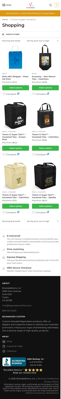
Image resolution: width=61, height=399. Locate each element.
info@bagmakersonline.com (17, 305)
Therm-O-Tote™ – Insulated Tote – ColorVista (45, 135)
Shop (9, 341)
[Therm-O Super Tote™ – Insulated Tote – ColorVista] (15, 176)
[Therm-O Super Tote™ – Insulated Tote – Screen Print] (15, 115)
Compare (10, 94)
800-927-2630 (9, 310)
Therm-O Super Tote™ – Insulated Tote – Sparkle (44, 196)
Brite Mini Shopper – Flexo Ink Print (15, 77)
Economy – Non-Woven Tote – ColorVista (44, 77)
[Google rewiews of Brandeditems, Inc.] (30, 371)
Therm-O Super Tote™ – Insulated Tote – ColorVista (15, 196)
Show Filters (13, 34)
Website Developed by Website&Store (42, 393)
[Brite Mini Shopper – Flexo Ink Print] (15, 57)
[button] (56, 5)
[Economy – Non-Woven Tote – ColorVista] (45, 57)
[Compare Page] (18, 94)
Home (5, 19)
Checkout (12, 351)
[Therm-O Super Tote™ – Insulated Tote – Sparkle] (45, 176)
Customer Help (14, 346)
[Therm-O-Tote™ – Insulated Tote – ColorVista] (45, 115)
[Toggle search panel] (50, 5)
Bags (4, 74)
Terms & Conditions (47, 378)
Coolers (12, 132)
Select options (15, 88)
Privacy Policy (51, 381)
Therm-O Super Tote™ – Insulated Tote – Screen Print (14, 137)
